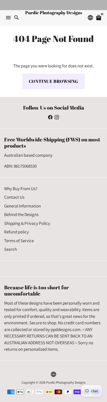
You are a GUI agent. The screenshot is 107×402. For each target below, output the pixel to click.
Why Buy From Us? (20, 188)
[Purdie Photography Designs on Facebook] (50, 117)
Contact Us (14, 197)
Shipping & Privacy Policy (27, 223)
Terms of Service (19, 240)
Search (10, 249)
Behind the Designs (21, 214)
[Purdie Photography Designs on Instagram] (57, 117)
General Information (22, 206)
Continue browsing (53, 81)
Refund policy (16, 232)
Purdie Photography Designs (65, 382)
